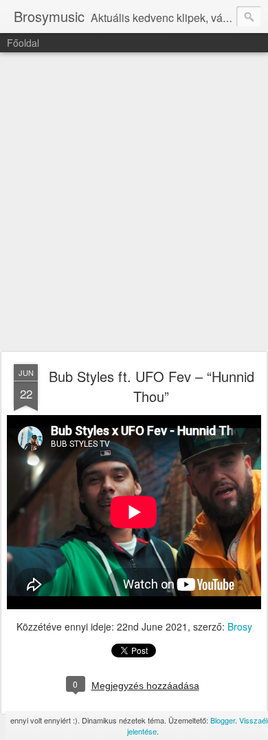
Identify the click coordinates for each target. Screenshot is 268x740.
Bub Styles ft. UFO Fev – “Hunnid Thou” (151, 386)
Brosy (239, 626)
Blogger (222, 720)
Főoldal (23, 43)
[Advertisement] (134, 202)
